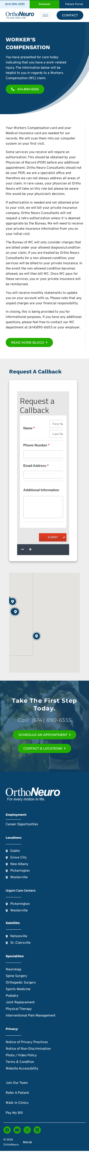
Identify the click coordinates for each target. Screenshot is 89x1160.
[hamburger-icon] (45, 15)
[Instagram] (27, 1130)
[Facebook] (7, 1130)
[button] (15, 611)
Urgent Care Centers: (21, 890)
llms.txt (27, 1142)
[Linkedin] (37, 1130)
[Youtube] (17, 1130)
